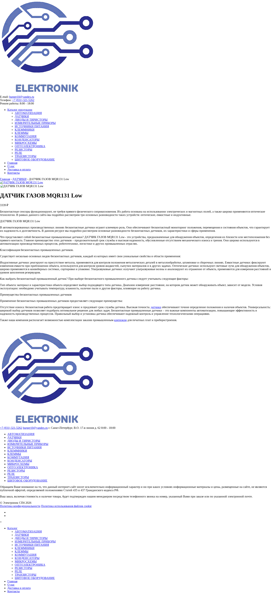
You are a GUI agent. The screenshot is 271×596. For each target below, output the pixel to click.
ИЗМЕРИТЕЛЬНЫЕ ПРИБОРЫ (35, 123)
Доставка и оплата (19, 169)
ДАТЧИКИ (22, 116)
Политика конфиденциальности (20, 506)
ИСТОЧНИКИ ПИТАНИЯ (32, 126)
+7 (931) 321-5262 (23, 100)
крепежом (120, 320)
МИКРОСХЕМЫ (26, 142)
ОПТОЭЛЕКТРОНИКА (30, 146)
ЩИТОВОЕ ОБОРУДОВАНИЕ (35, 159)
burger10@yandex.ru (21, 96)
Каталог (12, 528)
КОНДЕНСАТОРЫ (27, 139)
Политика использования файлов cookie (66, 506)
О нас (11, 166)
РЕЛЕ (18, 152)
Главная (12, 162)
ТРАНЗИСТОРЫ (25, 156)
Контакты (13, 172)
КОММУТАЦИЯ (26, 136)
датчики (156, 307)
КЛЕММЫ (21, 133)
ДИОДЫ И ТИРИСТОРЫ (31, 119)
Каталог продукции (19, 109)
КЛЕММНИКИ (24, 129)
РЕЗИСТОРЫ (23, 149)
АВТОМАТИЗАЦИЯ (28, 113)
